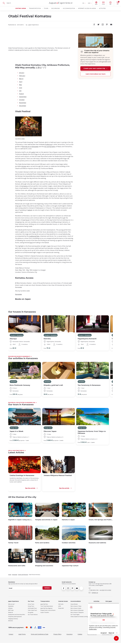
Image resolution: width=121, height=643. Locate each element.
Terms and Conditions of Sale (39, 634)
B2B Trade (10, 610)
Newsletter (11, 606)
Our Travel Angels (75, 614)
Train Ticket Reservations (46, 606)
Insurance (69, 634)
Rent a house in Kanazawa (77, 610)
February (22, 76)
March (21, 79)
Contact (11, 634)
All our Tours (31, 604)
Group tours (14, 428)
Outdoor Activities (68, 542)
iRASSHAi (10, 620)
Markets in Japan (68, 519)
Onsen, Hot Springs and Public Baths (101, 519)
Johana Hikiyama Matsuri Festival (58, 475)
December (22, 106)
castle (33, 152)
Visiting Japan (20, 8)
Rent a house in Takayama (77, 612)
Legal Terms (22, 634)
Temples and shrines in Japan (46, 519)
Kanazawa (18, 294)
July (20, 91)
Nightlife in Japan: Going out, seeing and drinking (20, 519)
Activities (102, 8)
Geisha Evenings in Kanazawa (22, 475)
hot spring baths (49, 147)
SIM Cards (60, 604)
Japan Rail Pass (44, 604)
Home (9, 574)
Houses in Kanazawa (16, 335)
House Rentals (74, 604)
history (25, 186)
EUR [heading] (89, 3)
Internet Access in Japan (87, 8)
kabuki (30, 210)
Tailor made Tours (32, 610)
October (22, 100)
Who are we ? (11, 604)
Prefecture (48, 144)
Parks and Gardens (42, 542)
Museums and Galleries (97, 542)
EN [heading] (83, 3)
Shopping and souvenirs (44, 565)
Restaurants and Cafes (16, 565)
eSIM (59, 606)
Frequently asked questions (15, 616)
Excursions (55, 8)
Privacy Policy (57, 634)
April (20, 82)
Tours (46, 8)
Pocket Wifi (61, 608)
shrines (23, 166)
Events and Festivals (23, 574)
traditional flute (34, 236)
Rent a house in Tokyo (76, 606)
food (31, 243)
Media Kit (10, 612)
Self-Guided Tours (32, 608)
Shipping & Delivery (13, 618)
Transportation (35, 8)
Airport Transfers (44, 612)
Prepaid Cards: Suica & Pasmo (47, 610)
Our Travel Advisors (33, 614)
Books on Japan (23, 299)
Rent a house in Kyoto (76, 608)
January (21, 73)
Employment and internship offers (16, 614)
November (22, 103)
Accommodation (69, 8)
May (20, 85)
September (23, 97)
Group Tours (31, 606)
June (20, 88)
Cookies (80, 634)
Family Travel (13, 542)
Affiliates (10, 608)
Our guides (30, 612)
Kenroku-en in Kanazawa (30, 147)
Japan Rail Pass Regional (46, 608)
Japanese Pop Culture (70, 565)
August (21, 94)
